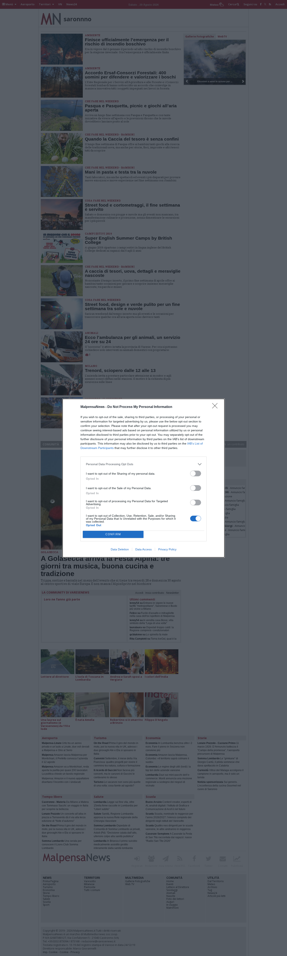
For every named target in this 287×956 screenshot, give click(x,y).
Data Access (143, 549)
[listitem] (143, 464)
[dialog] (143, 478)
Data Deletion (120, 549)
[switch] (195, 473)
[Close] (216, 407)
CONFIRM (113, 534)
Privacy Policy (167, 549)
